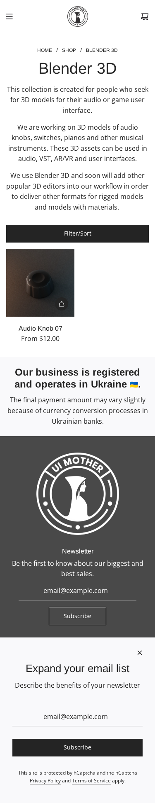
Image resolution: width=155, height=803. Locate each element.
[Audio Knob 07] (40, 283)
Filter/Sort (77, 233)
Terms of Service (91, 780)
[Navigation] (9, 16)
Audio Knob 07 (40, 328)
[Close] (140, 653)
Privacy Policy (45, 780)
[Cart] (145, 16)
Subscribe (77, 616)
